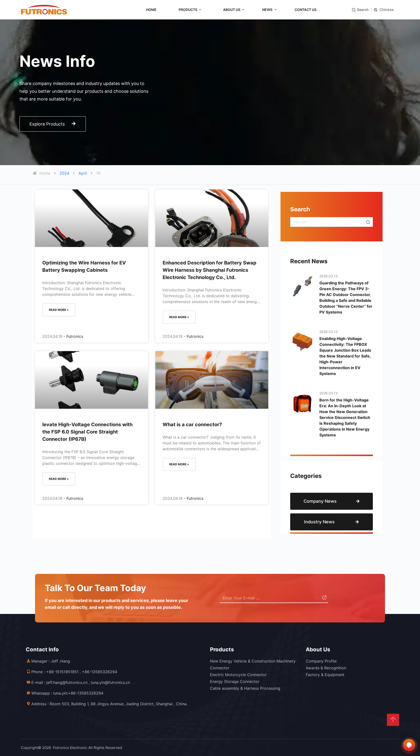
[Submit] (324, 598)
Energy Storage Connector (234, 681)
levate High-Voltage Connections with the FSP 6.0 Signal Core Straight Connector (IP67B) (87, 432)
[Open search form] (354, 10)
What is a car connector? (192, 424)
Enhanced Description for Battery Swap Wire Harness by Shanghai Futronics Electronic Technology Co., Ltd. (209, 270)
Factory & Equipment (325, 674)
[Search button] (368, 222)
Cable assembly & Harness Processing (245, 688)
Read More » (59, 310)
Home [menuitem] (151, 10)
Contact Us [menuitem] (305, 10)
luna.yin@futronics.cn (110, 682)
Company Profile (321, 661)
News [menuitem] (267, 10)
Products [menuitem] (188, 10)
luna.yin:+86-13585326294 (78, 693)
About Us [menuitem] (231, 10)
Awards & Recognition (326, 667)
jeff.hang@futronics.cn (67, 682)
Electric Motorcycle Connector (238, 674)
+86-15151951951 (62, 671)
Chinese (386, 9)
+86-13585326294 (99, 671)
